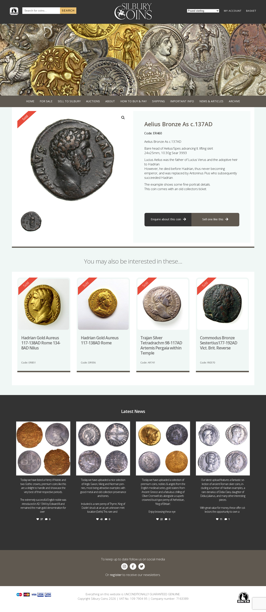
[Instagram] (66, 470)
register (116, 574)
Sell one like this (212, 219)
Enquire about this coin (166, 219)
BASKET (251, 10)
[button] (123, 117)
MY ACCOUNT (232, 10)
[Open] (43, 449)
